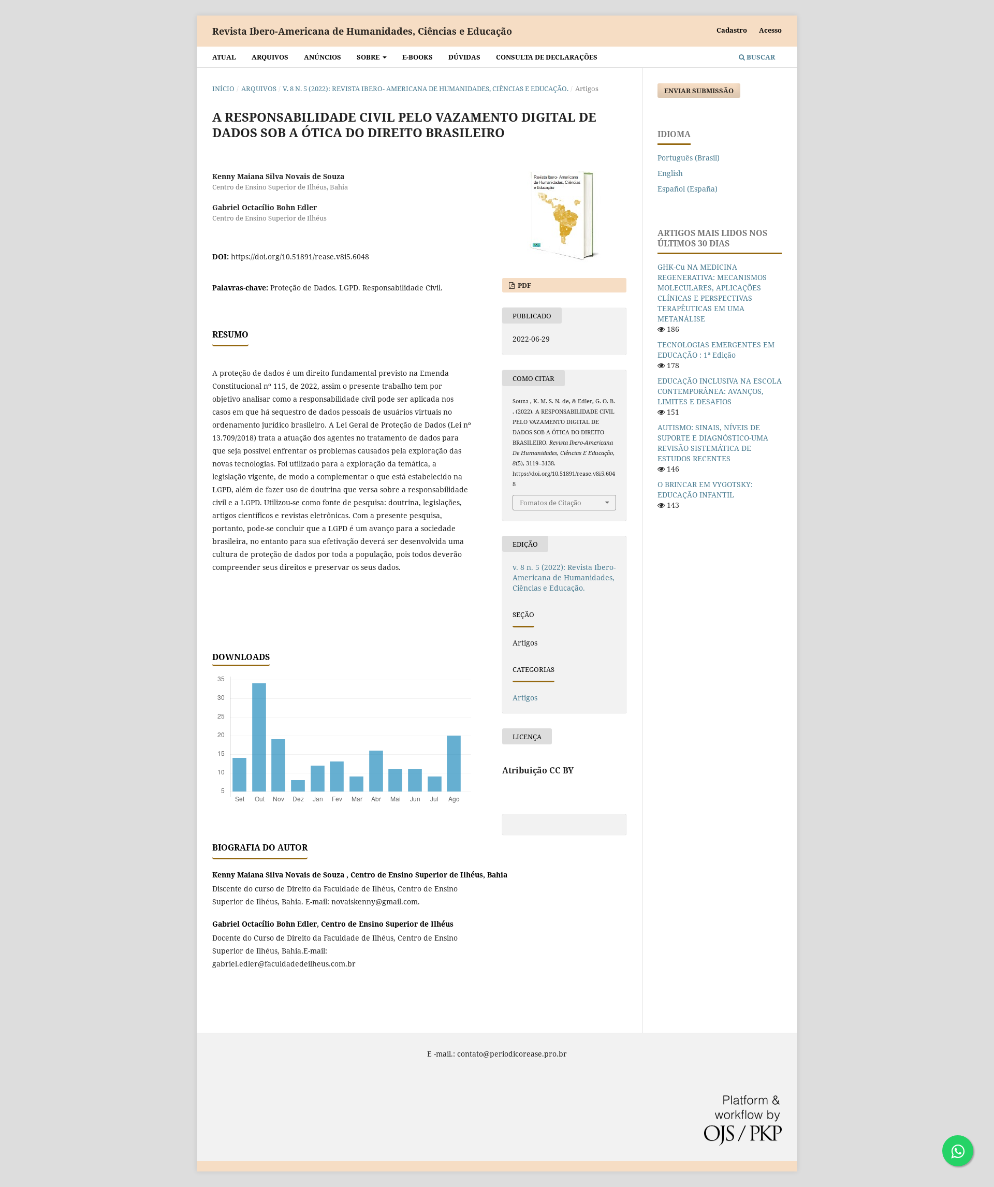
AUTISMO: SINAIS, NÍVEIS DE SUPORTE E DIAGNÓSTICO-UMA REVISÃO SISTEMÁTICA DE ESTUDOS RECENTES (712, 442)
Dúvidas (464, 57)
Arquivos (270, 57)
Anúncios (322, 57)
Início (223, 88)
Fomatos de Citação (550, 502)
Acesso (770, 30)
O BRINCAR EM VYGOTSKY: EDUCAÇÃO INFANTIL (705, 489)
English (670, 173)
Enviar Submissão (699, 90)
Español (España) (687, 189)
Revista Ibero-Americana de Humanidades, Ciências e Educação (362, 31)
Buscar (760, 57)
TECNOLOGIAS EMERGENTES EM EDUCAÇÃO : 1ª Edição (715, 350)
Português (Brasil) (688, 158)
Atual (224, 57)
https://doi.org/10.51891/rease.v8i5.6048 (300, 256)
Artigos (525, 697)
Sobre (369, 57)
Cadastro (732, 30)
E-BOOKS (417, 57)
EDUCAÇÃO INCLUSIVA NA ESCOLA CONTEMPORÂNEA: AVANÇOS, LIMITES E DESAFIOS (719, 391)
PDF (523, 285)
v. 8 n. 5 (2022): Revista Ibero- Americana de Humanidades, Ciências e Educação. (425, 88)
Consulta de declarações (546, 57)
